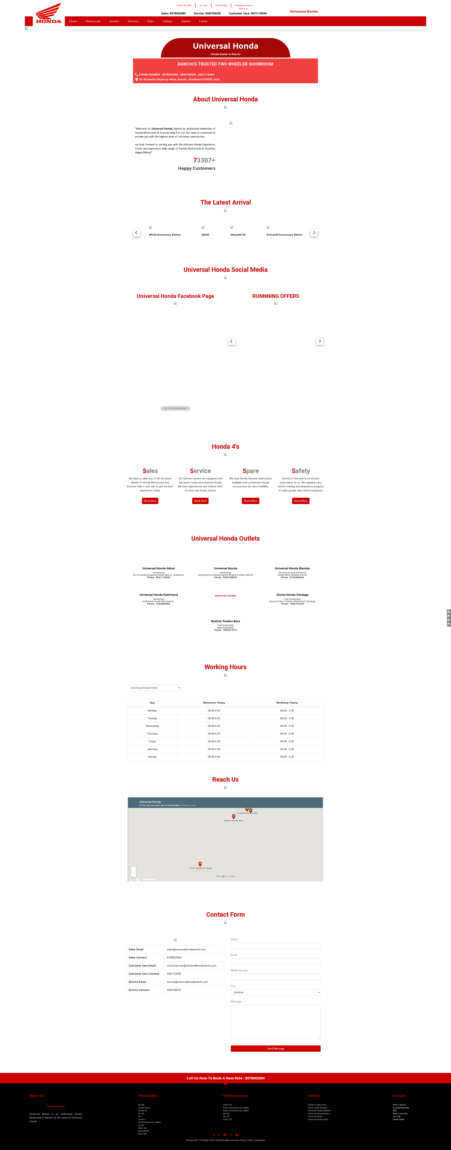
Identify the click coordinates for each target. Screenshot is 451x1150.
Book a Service (399, 1105)
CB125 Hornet (144, 1108)
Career (203, 21)
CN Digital (203, 1140)
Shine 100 (142, 1134)
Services (133, 21)
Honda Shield (398, 1119)
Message (236, 1001)
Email (234, 955)
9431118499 (206, 74)
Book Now (150, 500)
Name (234, 939)
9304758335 (188, 74)
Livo (140, 1116)
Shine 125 (142, 1128)
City (233, 985)
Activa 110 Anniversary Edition (236, 1111)
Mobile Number (239, 970)
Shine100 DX (143, 1131)
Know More (250, 500)
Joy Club (396, 1116)
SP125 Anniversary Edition (149, 1122)
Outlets (185, 21)
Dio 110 (226, 1116)
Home (73, 21)
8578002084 (170, 74)
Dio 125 (226, 1113)
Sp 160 (141, 1125)
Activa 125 (227, 1119)
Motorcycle (93, 21)
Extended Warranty (401, 1108)
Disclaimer (260, 1140)
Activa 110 (227, 1105)
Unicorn (141, 1119)
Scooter (114, 21)
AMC (395, 1111)
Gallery (167, 21)
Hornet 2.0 (142, 1111)
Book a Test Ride (400, 1113)
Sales (150, 21)
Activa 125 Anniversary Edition (236, 1108)
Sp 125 (141, 1113)
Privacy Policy (247, 1140)
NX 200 (141, 1105)
